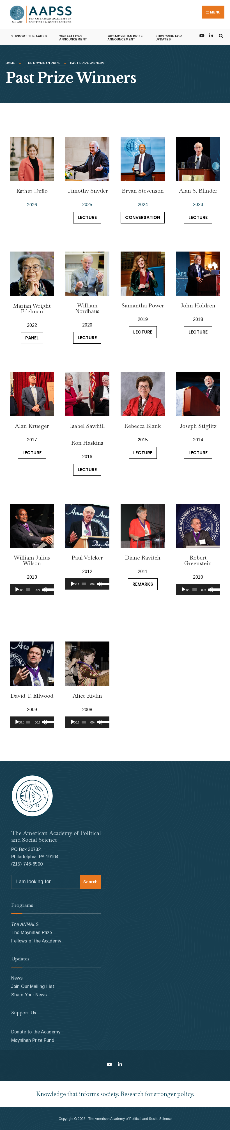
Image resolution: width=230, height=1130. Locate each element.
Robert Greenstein (198, 560)
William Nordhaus (87, 308)
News (17, 977)
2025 (87, 204)
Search (90, 881)
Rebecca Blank (142, 426)
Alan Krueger (32, 426)
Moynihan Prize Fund (32, 1040)
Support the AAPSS (29, 36)
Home (10, 63)
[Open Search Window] (221, 35)
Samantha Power (142, 305)
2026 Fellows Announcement (73, 38)
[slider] (47, 589)
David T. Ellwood (31, 695)
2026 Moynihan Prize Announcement (125, 38)
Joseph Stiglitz (198, 426)
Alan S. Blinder (198, 190)
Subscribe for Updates (168, 38)
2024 (143, 204)
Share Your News (29, 994)
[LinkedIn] (211, 35)
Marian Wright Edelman (32, 308)
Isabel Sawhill (87, 426)
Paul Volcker (87, 557)
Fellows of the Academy (36, 940)
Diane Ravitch (142, 557)
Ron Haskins (87, 442)
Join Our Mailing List (32, 986)
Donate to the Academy (35, 1031)
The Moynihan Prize (43, 63)
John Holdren (198, 305)
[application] (32, 589)
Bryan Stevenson (143, 190)
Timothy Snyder (87, 190)
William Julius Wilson (32, 560)
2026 (32, 204)
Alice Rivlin (87, 695)
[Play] (17, 589)
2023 (198, 204)
